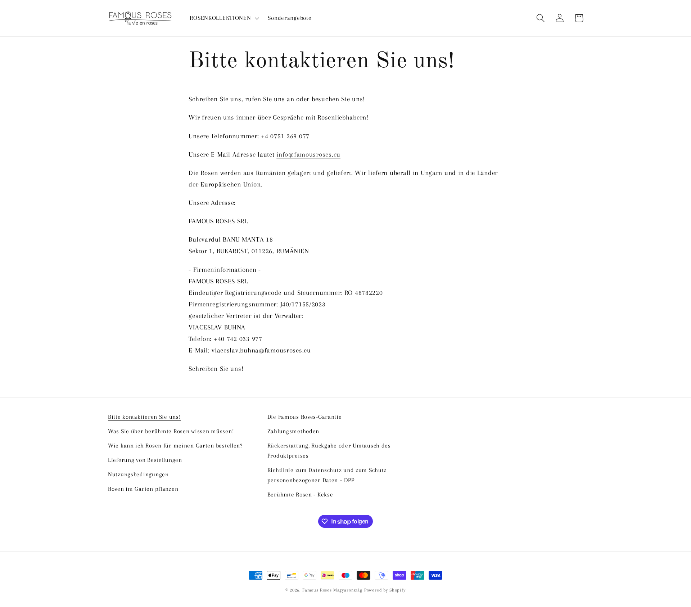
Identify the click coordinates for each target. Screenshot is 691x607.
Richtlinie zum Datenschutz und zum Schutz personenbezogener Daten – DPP (327, 475)
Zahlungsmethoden (293, 431)
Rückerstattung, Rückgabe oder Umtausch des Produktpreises (329, 450)
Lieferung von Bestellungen (145, 460)
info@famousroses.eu (308, 154)
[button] (224, 18)
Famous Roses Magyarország (332, 590)
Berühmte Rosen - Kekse (300, 494)
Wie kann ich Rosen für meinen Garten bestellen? (175, 445)
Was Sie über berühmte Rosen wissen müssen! (171, 431)
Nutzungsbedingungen (138, 474)
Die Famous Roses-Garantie (304, 416)
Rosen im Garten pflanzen (143, 488)
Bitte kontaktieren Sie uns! (144, 416)
